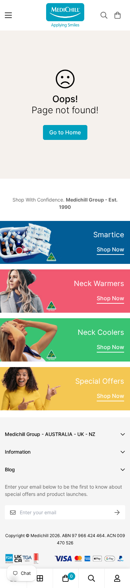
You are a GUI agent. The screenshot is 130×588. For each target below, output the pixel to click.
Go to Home (65, 132)
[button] (117, 15)
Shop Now (110, 249)
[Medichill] (65, 15)
